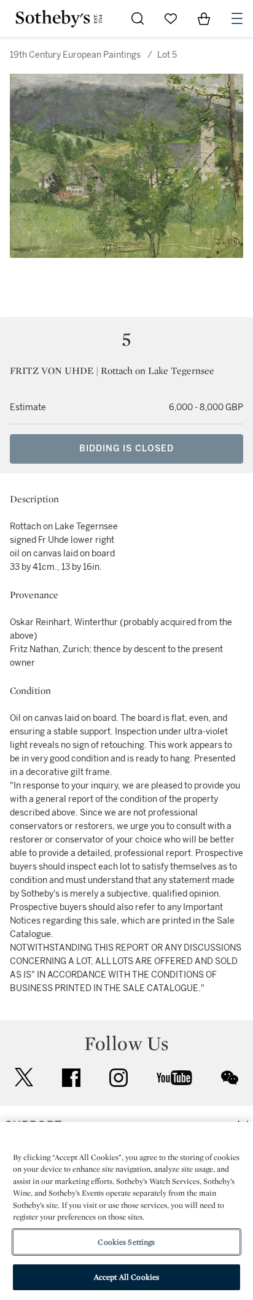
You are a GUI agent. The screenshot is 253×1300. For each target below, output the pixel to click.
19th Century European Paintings (75, 55)
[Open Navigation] (237, 18)
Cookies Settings (126, 1242)
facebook (71, 1077)
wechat (229, 1077)
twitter (24, 1077)
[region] (126, 1211)
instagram (118, 1077)
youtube (174, 1077)
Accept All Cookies (126, 1277)
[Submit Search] (137, 18)
